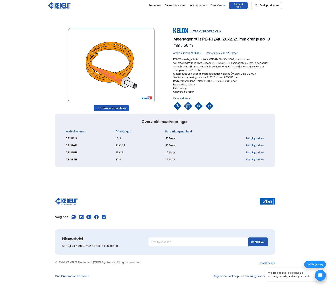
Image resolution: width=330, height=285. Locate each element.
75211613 (71, 138)
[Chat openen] (320, 275)
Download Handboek (113, 108)
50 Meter (170, 138)
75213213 (71, 159)
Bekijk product (255, 138)
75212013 (72, 145)
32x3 (118, 159)
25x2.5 (120, 152)
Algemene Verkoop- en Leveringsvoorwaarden (244, 276)
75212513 (71, 152)
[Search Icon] (266, 5)
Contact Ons (238, 5)
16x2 (118, 138)
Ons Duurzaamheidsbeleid (72, 276)
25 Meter (170, 152)
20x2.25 (120, 145)
